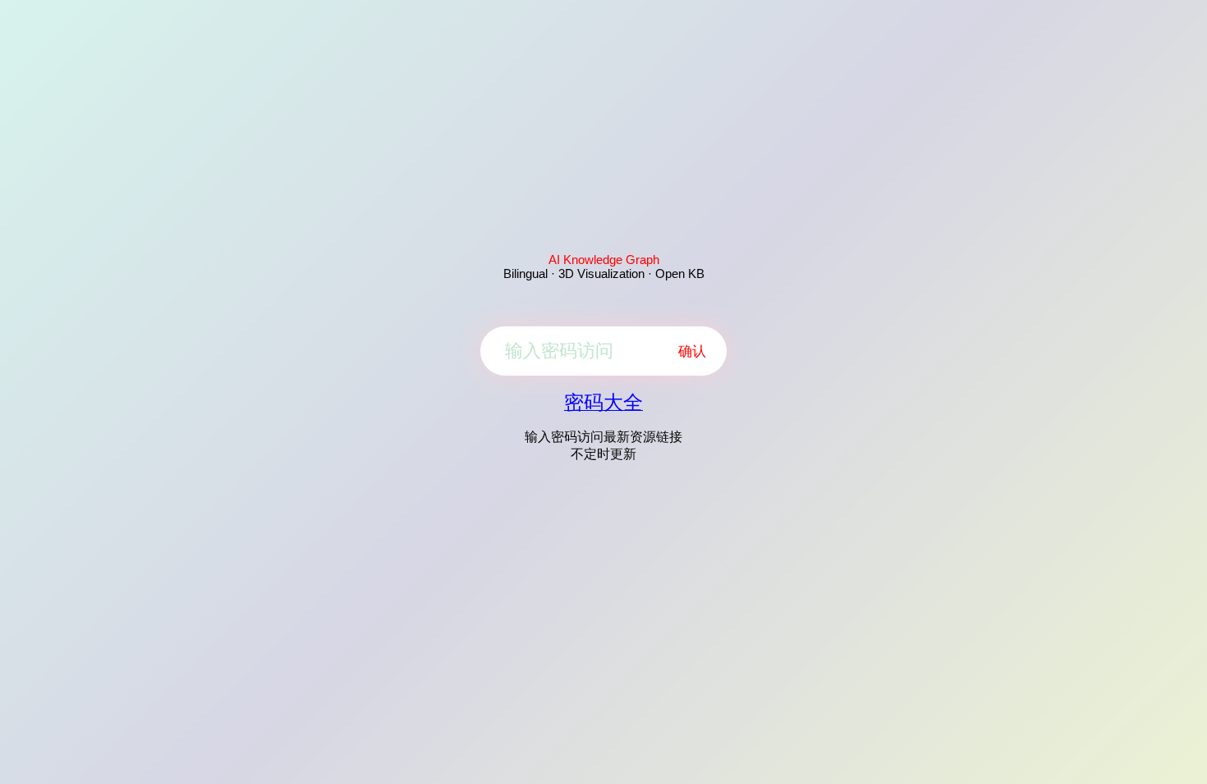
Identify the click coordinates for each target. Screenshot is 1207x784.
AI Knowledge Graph (603, 260)
